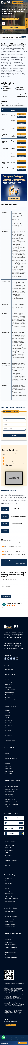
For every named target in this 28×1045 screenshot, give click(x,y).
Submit (14, 531)
